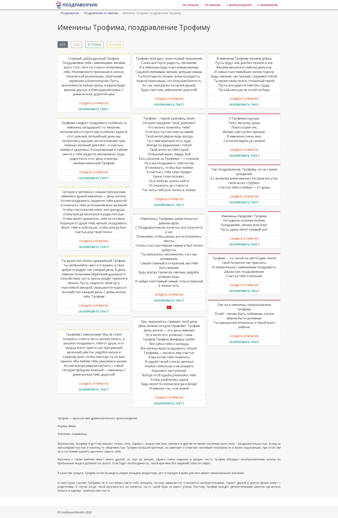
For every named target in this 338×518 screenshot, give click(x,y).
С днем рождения (239, 5)
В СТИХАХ (94, 44)
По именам (212, 5)
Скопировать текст (93, 109)
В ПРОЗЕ (115, 44)
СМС (77, 44)
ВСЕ (62, 44)
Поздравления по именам (101, 13)
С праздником (267, 5)
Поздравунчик (80, 5)
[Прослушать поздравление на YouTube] (169, 307)
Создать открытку (93, 103)
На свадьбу (191, 5)
